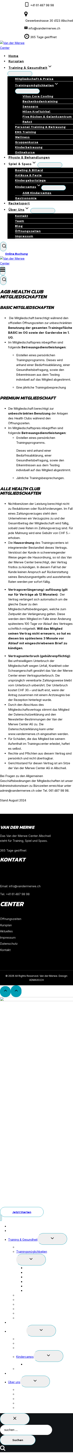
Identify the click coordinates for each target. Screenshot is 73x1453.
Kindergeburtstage (30, 180)
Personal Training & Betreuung (40, 126)
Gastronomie (24, 1368)
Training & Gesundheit (23, 1239)
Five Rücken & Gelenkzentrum (47, 116)
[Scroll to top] (5, 991)
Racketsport (16, 1373)
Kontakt (5, 950)
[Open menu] (2, 270)
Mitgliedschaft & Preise (34, 78)
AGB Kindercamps (37, 192)
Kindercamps (25, 1356)
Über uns (14, 1382)
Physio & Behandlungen (24, 1322)
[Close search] (15, 1419)
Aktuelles (6, 931)
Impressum (24, 236)
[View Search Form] (3, 246)
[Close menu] (1, 1218)
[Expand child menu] (50, 165)
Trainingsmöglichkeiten (31, 1251)
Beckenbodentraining (40, 101)
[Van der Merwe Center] (16, 263)
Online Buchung (16, 253)
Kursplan (6, 925)
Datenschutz (9, 944)
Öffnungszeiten (10, 919)
